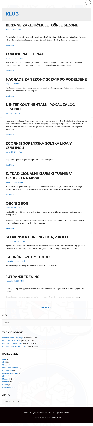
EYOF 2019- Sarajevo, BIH (12, 343)
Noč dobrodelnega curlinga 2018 (14, 346)
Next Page (46, 307)
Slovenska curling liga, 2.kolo (37, 237)
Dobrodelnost (7, 370)
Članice (4, 365)
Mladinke (5, 382)
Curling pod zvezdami (10, 367)
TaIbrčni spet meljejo (28, 257)
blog (4, 359)
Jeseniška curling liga (10, 373)
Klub (19, 29)
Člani (4, 362)
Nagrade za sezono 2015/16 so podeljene (46, 79)
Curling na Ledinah (25, 54)
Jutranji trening (23, 277)
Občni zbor (17, 203)
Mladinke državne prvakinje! (12, 338)
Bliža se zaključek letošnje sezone (42, 25)
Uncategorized (7, 387)
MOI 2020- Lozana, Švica (11, 340)
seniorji (5, 384)
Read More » (11, 45)
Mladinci (5, 379)
